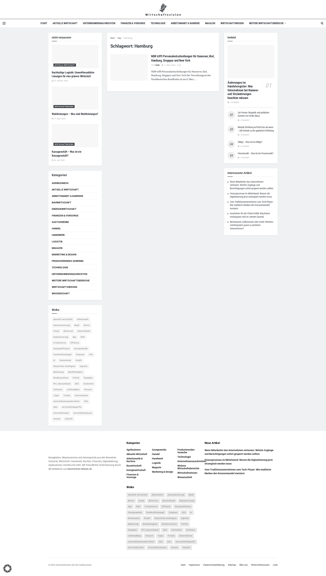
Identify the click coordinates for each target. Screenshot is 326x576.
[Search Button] (322, 23)
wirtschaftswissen (83, 413)
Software (57, 389)
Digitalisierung (60, 337)
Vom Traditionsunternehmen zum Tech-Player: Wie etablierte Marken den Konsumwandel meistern (251, 205)
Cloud (56, 331)
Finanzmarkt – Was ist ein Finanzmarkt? (255, 153)
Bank (77, 325)
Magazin (210, 23)
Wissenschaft (61, 293)
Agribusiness (60, 183)
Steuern (88, 389)
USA (86, 401)
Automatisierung (61, 325)
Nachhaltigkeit (75, 372)
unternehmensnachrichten (66, 401)
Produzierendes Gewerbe (68, 261)
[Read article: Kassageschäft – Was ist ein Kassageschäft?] (75, 136)
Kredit (79, 360)
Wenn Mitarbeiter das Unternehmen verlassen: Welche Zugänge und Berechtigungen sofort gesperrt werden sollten (251, 185)
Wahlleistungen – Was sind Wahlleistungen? (75, 114)
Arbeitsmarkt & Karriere (185, 23)
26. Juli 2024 (59, 160)
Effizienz (74, 343)
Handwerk (58, 235)
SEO (77, 384)
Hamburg (128, 38)
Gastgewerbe (60, 222)
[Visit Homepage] (163, 9)
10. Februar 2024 (60, 81)
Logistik (57, 241)
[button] (7, 568)
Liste (275, 565)
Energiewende (81, 349)
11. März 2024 (169, 65)
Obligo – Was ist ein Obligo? (250, 142)
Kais (158, 65)
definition (68, 331)
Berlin (87, 325)
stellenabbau (73, 389)
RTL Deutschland (61, 384)
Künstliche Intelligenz (64, 366)
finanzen (80, 354)
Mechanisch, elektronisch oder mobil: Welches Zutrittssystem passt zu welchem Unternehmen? (251, 225)
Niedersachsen (60, 378)
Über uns (243, 565)
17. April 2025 (59, 119)
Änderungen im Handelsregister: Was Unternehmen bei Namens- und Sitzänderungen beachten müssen (243, 90)
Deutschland (84, 331)
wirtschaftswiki (61, 413)
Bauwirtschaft (61, 202)
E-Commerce (59, 343)
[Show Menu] (4, 23)
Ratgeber (88, 378)
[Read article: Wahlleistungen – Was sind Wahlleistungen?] (75, 98)
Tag (119, 38)
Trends (67, 395)
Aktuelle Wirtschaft (65, 23)
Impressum (194, 565)
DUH (83, 337)
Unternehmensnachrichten (99, 23)
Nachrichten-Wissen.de (80, 469)
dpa (74, 337)
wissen (56, 419)
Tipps (56, 395)
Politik (76, 378)
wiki (55, 407)
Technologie (158, 23)
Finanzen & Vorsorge (133, 23)
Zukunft (69, 419)
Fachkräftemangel (62, 354)
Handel (56, 228)
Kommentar (65, 360)
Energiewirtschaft (64, 209)
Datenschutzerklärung (213, 565)
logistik (83, 366)
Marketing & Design (64, 254)
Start (43, 23)
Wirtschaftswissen (232, 23)
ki (54, 360)
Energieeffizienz (61, 349)
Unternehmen (81, 395)
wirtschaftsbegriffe (72, 407)
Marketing (58, 372)
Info (91, 354)
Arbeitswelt (83, 319)
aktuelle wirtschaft (63, 319)
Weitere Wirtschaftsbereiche (266, 23)
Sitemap (232, 565)
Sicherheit (88, 384)
